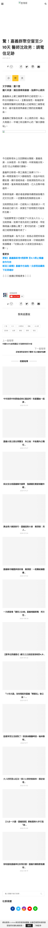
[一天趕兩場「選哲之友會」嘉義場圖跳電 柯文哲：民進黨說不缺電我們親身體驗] (24, 594)
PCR (12, 326)
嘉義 (29, 326)
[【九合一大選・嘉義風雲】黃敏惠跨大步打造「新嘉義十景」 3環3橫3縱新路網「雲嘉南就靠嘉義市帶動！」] (24, 803)
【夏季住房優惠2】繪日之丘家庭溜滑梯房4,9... (24, 654)
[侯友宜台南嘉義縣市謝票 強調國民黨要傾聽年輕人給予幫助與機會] (24, 466)
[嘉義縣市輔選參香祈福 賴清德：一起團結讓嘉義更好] (24, 551)
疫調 (13, 330)
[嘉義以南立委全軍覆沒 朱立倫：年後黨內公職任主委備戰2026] (24, 423)
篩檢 (20, 330)
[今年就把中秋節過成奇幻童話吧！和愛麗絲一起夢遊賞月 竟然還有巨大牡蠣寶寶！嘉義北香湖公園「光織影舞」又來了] (24, 380)
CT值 (5, 326)
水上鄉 (37, 326)
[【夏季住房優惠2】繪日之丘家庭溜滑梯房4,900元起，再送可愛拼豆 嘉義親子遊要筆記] (24, 636)
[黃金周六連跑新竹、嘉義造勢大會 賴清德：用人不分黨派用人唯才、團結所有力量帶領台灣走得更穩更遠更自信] (24, 508)
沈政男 (6, 330)
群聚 (27, 330)
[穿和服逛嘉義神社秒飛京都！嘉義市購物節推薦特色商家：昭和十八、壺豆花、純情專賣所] (24, 846)
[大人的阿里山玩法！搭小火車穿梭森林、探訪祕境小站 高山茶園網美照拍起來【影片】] (24, 761)
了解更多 (37, 925)
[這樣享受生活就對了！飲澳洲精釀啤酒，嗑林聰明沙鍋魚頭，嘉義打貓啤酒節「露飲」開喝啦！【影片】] (24, 718)
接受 (29, 925)
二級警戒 (21, 326)
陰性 (34, 330)
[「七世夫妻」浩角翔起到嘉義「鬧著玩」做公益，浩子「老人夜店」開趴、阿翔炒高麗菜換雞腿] (24, 675)
